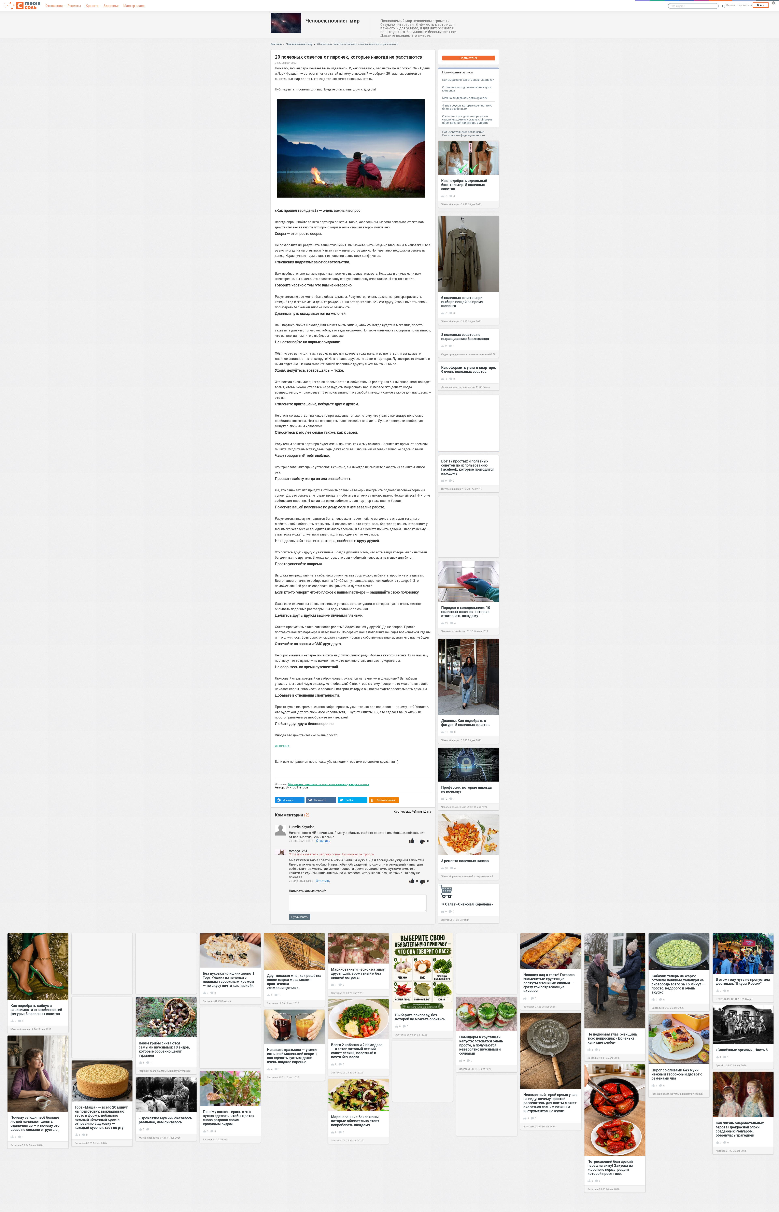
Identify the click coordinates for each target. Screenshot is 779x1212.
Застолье (446, 919)
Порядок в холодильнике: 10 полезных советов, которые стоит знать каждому (465, 611)
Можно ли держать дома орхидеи (464, 98)
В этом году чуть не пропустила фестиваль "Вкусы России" (743, 981)
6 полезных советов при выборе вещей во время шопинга (462, 302)
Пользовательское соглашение (463, 132)
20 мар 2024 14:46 (301, 881)
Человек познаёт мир (332, 20)
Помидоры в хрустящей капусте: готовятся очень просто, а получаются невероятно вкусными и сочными (481, 1045)
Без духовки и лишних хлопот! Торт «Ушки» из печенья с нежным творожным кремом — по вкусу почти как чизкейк (228, 979)
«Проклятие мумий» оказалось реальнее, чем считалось (165, 1120)
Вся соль (276, 44)
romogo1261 (298, 851)
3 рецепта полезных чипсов (465, 861)
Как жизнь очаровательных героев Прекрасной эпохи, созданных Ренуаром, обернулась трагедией (740, 1129)
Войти (760, 5)
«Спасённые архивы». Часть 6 (742, 1050)
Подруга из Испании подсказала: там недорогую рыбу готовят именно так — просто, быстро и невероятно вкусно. (548, 1182)
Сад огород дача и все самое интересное (465, 354)
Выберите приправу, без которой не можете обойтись (420, 1017)
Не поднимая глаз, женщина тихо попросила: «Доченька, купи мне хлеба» (612, 1038)
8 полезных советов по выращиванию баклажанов (465, 336)
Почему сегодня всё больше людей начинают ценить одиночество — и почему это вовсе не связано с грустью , (35, 1123)
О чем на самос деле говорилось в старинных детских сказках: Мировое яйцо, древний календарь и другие (467, 119)
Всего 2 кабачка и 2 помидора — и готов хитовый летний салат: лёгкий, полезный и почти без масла (357, 1051)
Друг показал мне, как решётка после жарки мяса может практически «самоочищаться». (294, 981)
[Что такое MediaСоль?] (773, 2)
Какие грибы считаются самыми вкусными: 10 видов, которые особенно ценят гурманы (164, 1049)
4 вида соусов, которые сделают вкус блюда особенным (467, 107)
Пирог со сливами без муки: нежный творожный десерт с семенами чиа (677, 1074)
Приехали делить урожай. (289, 1165)
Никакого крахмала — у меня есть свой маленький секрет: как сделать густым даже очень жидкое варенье (292, 1055)
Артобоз (720, 1065)
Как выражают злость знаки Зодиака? (468, 80)
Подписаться (469, 58)
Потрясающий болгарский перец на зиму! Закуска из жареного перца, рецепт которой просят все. (610, 1167)
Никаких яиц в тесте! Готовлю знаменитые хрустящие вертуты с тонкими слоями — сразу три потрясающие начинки (549, 983)
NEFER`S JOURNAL (727, 999)
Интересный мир (451, 488)
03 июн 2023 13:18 (301, 841)
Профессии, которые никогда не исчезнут (466, 789)
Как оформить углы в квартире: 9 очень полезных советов (468, 369)
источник (282, 745)
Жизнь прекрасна (149, 1137)
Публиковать (299, 916)
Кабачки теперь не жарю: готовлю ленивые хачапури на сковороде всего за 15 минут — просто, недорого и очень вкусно (678, 984)
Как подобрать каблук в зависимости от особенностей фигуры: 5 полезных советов (36, 1009)
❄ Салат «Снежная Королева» (467, 904)
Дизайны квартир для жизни (458, 387)
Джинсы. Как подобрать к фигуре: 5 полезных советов (465, 722)
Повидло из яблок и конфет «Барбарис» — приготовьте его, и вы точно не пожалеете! (678, 1143)
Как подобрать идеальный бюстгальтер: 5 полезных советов (464, 185)
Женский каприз (451, 204)
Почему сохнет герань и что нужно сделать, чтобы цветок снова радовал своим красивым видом (228, 1118)
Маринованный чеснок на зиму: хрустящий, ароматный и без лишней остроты (358, 973)
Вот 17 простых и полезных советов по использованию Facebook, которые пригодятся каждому (467, 467)
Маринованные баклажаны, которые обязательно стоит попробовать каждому (355, 1121)
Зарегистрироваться (739, 5)
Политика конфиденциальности (463, 135)
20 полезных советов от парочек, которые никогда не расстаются (357, 44)
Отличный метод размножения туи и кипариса (466, 88)
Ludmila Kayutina (301, 827)
